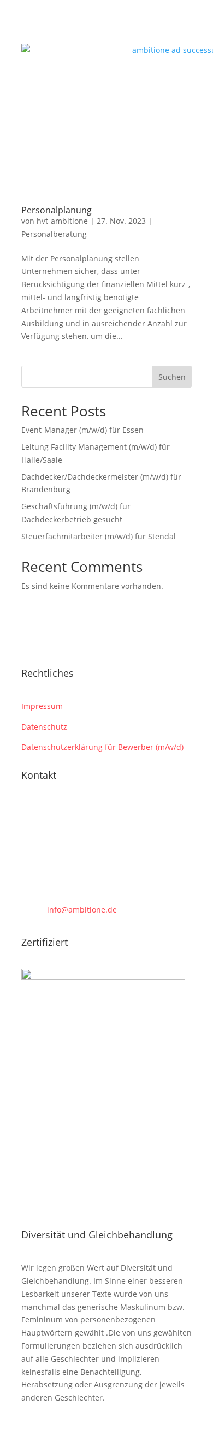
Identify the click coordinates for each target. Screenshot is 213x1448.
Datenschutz (44, 727)
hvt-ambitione (62, 221)
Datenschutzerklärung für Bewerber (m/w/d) (102, 747)
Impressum (42, 706)
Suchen (172, 377)
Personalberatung (54, 234)
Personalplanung (56, 210)
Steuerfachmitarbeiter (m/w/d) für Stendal (98, 536)
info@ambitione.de (82, 909)
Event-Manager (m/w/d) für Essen (82, 430)
